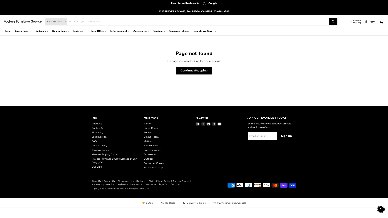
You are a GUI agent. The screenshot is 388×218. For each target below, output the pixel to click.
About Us (97, 123)
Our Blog (97, 166)
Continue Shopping (194, 70)
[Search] (333, 21)
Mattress (78, 31)
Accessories (140, 31)
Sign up (286, 136)
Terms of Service (101, 150)
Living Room (22, 31)
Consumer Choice (179, 31)
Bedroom (41, 31)
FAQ (94, 141)
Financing (97, 132)
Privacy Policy (99, 145)
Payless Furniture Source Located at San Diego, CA (142, 184)
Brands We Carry (204, 31)
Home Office (97, 31)
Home (7, 31)
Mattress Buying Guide (104, 154)
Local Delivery (99, 136)
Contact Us (98, 128)
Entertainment (119, 31)
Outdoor (158, 31)
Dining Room (60, 31)
